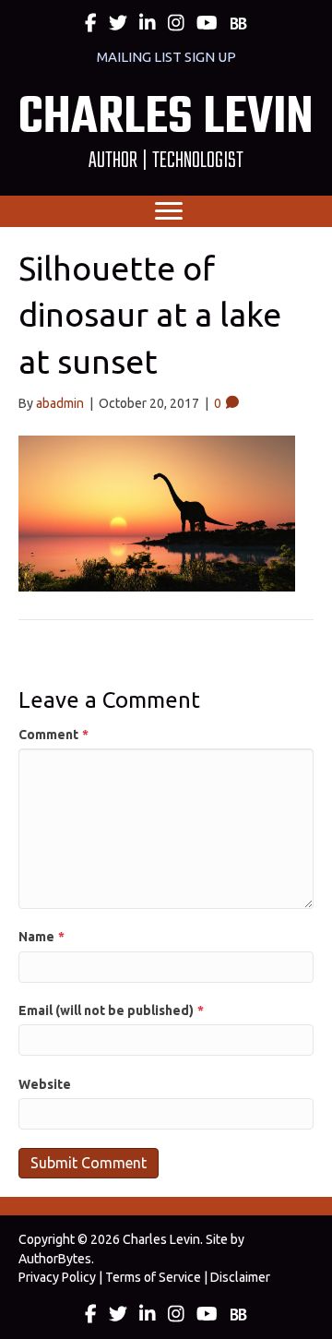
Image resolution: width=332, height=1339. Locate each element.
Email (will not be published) (111, 1010)
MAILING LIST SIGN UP (166, 57)
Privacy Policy (57, 1277)
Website (44, 1084)
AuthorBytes (54, 1258)
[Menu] (169, 211)
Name (41, 936)
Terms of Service (153, 1277)
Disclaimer (240, 1277)
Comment (53, 734)
